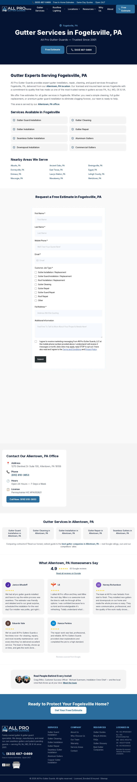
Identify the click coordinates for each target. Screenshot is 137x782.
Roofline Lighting (57, 9)
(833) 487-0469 (43, 2)
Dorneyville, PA (17, 170)
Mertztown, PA (94, 178)
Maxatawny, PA (56, 178)
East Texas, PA (56, 170)
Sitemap (104, 778)
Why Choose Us (78, 736)
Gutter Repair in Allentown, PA (95, 531)
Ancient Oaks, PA (57, 165)
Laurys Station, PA (57, 174)
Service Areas (77, 747)
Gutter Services (39, 9)
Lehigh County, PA (96, 174)
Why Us (101, 9)
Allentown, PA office (48, 104)
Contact (74, 751)
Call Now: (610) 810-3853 (23, 499)
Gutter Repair (53, 746)
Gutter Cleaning (54, 738)
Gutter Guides (100, 732)
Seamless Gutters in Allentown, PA (122, 531)
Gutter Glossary (100, 743)
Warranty (75, 743)
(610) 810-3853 (20, 475)
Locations (73, 9)
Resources (88, 9)
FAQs (96, 739)
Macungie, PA (17, 178)
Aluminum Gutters (55, 756)
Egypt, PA (92, 170)
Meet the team (70, 683)
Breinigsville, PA (95, 165)
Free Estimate (125, 9)
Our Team (75, 739)
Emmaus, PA (16, 174)
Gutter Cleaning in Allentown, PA (41, 531)
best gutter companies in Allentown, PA (80, 544)
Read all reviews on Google (68, 573)
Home (28, 9)
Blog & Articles (100, 736)
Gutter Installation (55, 742)
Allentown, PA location (58, 86)
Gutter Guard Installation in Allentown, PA (14, 533)
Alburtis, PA (15, 165)
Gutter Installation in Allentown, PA (68, 531)
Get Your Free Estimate (68, 710)
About (110, 9)
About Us (75, 732)
